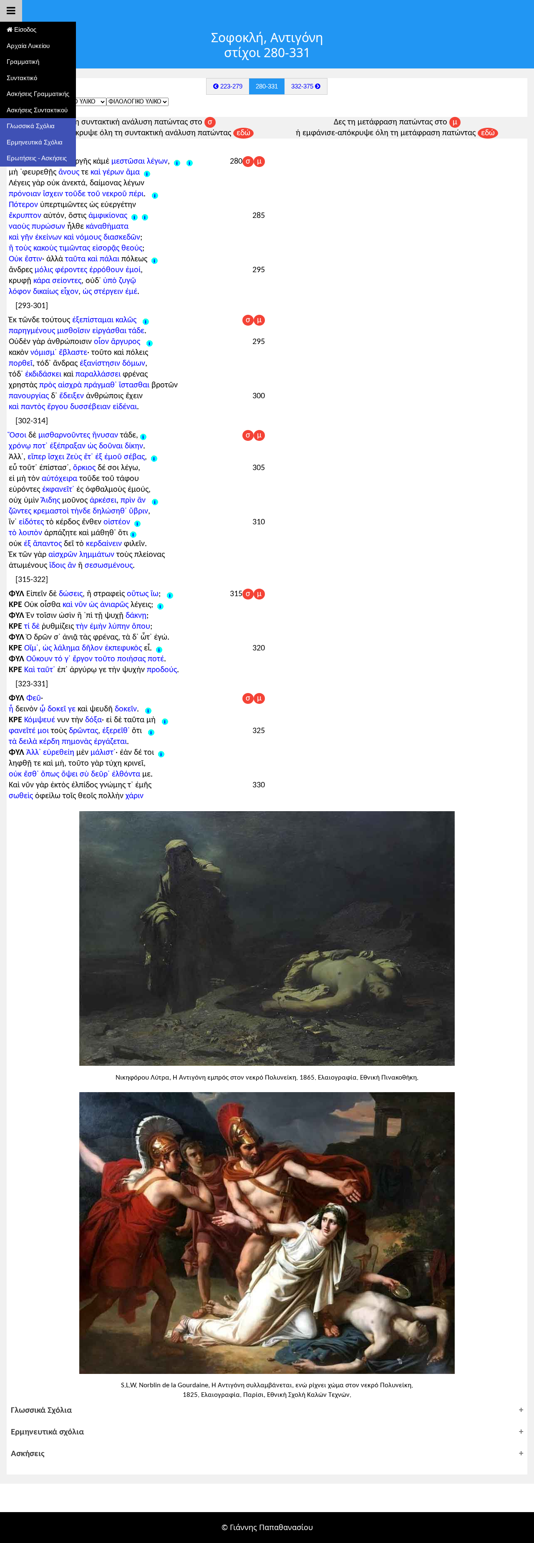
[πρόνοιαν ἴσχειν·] (155, 194)
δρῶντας (83, 731)
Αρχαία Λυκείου (28, 45)
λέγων (157, 161)
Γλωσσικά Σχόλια (31, 125)
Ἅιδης (50, 500)
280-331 (267, 86)
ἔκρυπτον (25, 216)
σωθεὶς (21, 796)
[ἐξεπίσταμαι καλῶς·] (146, 320)
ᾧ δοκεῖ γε (58, 709)
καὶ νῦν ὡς (80, 605)
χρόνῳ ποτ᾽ (28, 446)
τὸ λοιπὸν (25, 533)
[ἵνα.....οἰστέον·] (137, 522)
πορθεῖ (21, 363)
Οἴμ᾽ (31, 648)
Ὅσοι (17, 435)
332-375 (303, 86)
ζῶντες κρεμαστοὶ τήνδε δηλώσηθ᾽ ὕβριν (78, 511)
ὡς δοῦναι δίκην (115, 446)
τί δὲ (32, 626)
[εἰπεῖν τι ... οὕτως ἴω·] (170, 594)
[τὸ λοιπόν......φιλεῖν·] (133, 533)
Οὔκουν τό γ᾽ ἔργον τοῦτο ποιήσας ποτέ (95, 659)
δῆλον (92, 648)
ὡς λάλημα (61, 648)
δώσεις (71, 594)
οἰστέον (116, 522)
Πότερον (23, 205)
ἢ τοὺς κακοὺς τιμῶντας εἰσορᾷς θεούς (75, 248)
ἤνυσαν (105, 435)
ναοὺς (19, 227)
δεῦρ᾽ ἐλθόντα (115, 774)
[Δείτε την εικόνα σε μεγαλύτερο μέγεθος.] (267, 937)
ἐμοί (133, 270)
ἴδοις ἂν (62, 566)
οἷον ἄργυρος (117, 342)
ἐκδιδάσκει (43, 374)
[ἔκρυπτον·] (134, 216)
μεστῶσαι (128, 161)
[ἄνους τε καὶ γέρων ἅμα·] (147, 172)
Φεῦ (33, 698)
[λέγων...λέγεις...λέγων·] (189, 161)
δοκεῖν (126, 709)
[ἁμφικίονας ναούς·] (145, 216)
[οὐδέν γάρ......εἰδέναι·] (149, 342)
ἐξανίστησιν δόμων (112, 363)
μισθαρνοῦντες (64, 435)
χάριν (135, 796)
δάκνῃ (136, 616)
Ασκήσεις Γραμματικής (38, 93)
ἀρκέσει (103, 500)
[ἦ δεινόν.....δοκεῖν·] (148, 709)
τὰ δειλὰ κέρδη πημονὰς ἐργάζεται (68, 742)
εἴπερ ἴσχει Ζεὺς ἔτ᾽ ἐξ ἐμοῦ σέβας (86, 457)
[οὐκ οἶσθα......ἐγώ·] (160, 605)
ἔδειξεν (71, 396)
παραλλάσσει (98, 374)
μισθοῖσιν (73, 331)
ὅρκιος (84, 468)
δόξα (93, 720)
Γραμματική (23, 61)
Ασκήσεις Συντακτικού (37, 110)
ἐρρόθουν (106, 270)
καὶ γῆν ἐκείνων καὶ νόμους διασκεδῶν (74, 237)
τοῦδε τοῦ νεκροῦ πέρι (104, 194)
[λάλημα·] (159, 648)
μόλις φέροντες (61, 270)
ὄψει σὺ (75, 774)
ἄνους (68, 172)
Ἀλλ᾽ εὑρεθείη (50, 753)
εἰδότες (31, 522)
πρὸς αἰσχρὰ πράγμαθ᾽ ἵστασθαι (94, 385)
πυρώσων (48, 227)
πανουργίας (29, 396)
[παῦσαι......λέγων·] (177, 161)
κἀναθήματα (107, 227)
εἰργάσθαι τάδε (118, 331)
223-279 (230, 86)
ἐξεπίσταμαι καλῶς (104, 320)
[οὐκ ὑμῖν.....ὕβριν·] (155, 500)
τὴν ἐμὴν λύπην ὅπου (113, 626)
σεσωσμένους (109, 566)
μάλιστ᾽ (103, 753)
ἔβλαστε (73, 353)
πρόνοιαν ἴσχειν (36, 194)
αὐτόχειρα (59, 479)
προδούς (162, 670)
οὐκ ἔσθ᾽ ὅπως (34, 774)
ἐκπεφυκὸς (123, 648)
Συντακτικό (22, 77)
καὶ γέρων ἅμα (115, 172)
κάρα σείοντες (57, 281)
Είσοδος (24, 29)
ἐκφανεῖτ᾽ (58, 490)
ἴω (155, 594)
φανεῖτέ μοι (29, 731)
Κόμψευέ (39, 720)
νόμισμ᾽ (43, 353)
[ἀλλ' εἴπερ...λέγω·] (154, 457)
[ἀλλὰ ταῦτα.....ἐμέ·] (154, 259)
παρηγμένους (32, 331)
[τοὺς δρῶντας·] (151, 731)
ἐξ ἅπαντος (43, 544)
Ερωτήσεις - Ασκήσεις (37, 158)
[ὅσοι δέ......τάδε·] (143, 435)
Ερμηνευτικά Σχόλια (35, 142)
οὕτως (138, 594)
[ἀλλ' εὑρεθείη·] (161, 753)
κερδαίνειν (104, 544)
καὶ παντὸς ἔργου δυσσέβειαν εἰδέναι (73, 407)
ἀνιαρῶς (114, 605)
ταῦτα (75, 259)
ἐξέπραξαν (68, 446)
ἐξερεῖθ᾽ (116, 731)
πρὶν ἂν (134, 500)
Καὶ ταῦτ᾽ (39, 670)
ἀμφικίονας (109, 216)
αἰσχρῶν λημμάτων (81, 555)
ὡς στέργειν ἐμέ (110, 292)
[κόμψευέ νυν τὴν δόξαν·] (165, 720)
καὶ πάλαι (103, 259)
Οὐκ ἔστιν (25, 259)
